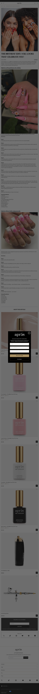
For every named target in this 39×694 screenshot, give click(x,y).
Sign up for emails (19, 355)
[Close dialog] (29, 333)
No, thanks (19, 359)
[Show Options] (28, 351)
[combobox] (19, 351)
